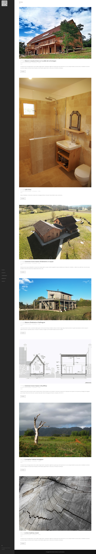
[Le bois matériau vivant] (55, 503)
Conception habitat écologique (33, 459)
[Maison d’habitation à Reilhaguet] (55, 299)
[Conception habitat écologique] (55, 430)
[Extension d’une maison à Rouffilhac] (55, 361)
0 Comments (34, 62)
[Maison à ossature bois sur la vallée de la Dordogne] (55, 33)
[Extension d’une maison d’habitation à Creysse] (55, 232)
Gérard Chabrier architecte (54, 551)
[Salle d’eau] (55, 132)
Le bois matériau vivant (31, 533)
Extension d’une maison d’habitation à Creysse (39, 261)
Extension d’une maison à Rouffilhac (36, 386)
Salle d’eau (28, 189)
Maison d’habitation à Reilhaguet (35, 322)
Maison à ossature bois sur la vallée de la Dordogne (40, 61)
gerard (30, 62)
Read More (23, 71)
